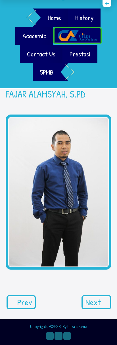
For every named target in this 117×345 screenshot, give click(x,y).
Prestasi (80, 53)
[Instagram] (50, 336)
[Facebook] (58, 336)
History (84, 17)
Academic (34, 35)
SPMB (46, 72)
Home (54, 17)
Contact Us (41, 53)
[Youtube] (67, 336)
